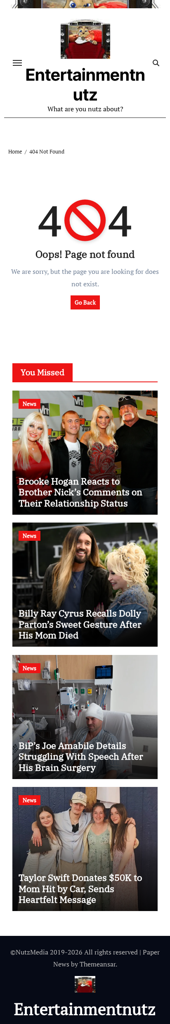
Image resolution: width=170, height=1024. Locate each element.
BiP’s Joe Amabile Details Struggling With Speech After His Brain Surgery (81, 756)
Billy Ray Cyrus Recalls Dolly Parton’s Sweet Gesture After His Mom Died (80, 624)
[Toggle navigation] (17, 63)
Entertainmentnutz (85, 85)
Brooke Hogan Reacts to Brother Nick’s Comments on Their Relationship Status (80, 492)
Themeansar (98, 964)
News (29, 404)
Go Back (85, 302)
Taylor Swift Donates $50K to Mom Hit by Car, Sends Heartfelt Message (80, 888)
